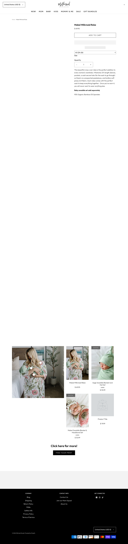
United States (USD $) (12, 4)
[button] (95, 42)
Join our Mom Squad (64, 500)
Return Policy (28, 504)
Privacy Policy (28, 514)
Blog (28, 497)
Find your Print (64, 453)
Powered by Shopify (30, 533)
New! (33, 11)
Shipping (28, 500)
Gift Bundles (90, 11)
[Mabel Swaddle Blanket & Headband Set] (77, 410)
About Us (64, 504)
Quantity (77, 60)
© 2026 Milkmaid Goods (18, 533)
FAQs (28, 507)
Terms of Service (28, 517)
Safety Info (28, 510)
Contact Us (64, 497)
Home (13, 19)
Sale (78, 11)
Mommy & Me (67, 11)
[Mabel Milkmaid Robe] (77, 363)
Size (75, 55)
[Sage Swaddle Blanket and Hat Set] (102, 363)
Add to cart (95, 35)
